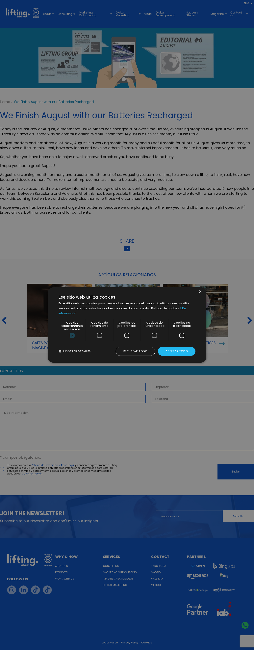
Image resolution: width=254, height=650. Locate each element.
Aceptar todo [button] (176, 351)
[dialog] (127, 325)
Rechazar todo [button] (135, 351)
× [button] (199, 291)
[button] (75, 351)
